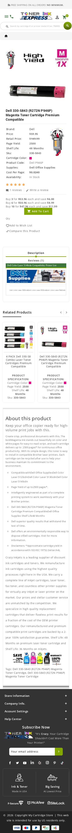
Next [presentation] (66, 312)
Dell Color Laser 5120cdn (19, 290)
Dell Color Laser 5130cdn (37, 290)
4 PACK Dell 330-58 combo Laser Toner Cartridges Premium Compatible (18, 361)
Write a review (37, 190)
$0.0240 (34, 172)
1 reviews (14, 190)
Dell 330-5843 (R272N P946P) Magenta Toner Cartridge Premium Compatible (53, 361)
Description (36, 253)
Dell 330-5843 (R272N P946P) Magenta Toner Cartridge (35, 674)
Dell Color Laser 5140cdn (56, 290)
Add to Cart (40, 211)
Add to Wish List (19, 226)
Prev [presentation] (61, 312)
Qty (8, 218)
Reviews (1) (36, 260)
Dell (32, 129)
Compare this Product (23, 231)
